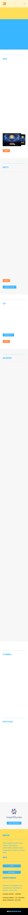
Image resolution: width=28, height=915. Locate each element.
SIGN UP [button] (6, 150)
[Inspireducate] (14, 813)
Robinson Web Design (16, 911)
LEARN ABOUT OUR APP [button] (9, 287)
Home (4, 843)
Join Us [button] (11, 866)
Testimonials (7, 850)
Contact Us (15, 850)
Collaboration (7, 848)
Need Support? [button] (11, 872)
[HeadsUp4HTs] (4, 3)
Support (10, 843)
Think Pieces (13, 845)
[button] (24, 3)
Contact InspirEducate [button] (14, 823)
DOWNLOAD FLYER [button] (8, 335)
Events (16, 843)
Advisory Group (17, 848)
